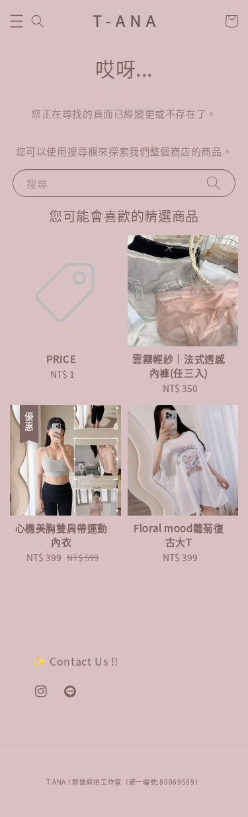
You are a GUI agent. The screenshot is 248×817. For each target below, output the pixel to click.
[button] (16, 21)
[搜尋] (213, 183)
